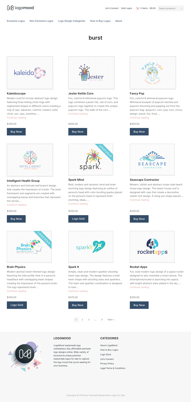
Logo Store (105, 354)
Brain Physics (16, 267)
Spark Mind (76, 179)
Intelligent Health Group (23, 181)
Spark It (73, 267)
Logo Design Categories (71, 20)
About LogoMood (108, 345)
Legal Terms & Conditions (112, 368)
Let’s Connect (112, 8)
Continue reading (16, 117)
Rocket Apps (138, 267)
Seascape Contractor (144, 179)
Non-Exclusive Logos (41, 20)
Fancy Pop (137, 93)
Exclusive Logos (16, 20)
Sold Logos (126, 8)
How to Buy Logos (100, 20)
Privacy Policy (107, 363)
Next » (111, 319)
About (118, 20)
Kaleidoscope (16, 93)
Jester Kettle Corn (80, 93)
